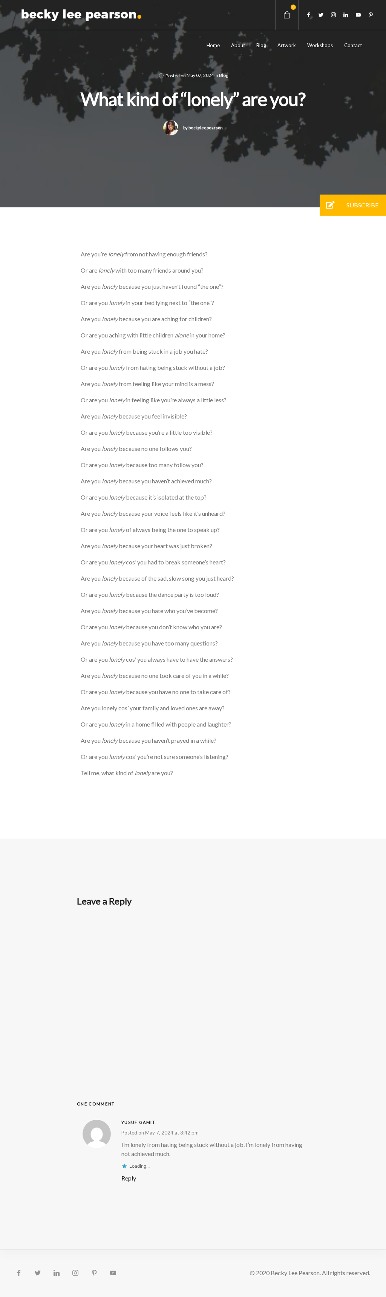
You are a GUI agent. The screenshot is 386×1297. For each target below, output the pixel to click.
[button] (330, 205)
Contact (353, 45)
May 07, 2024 (200, 75)
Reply (128, 1178)
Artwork (286, 45)
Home (213, 45)
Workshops (320, 45)
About (238, 45)
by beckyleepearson (203, 127)
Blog (261, 45)
